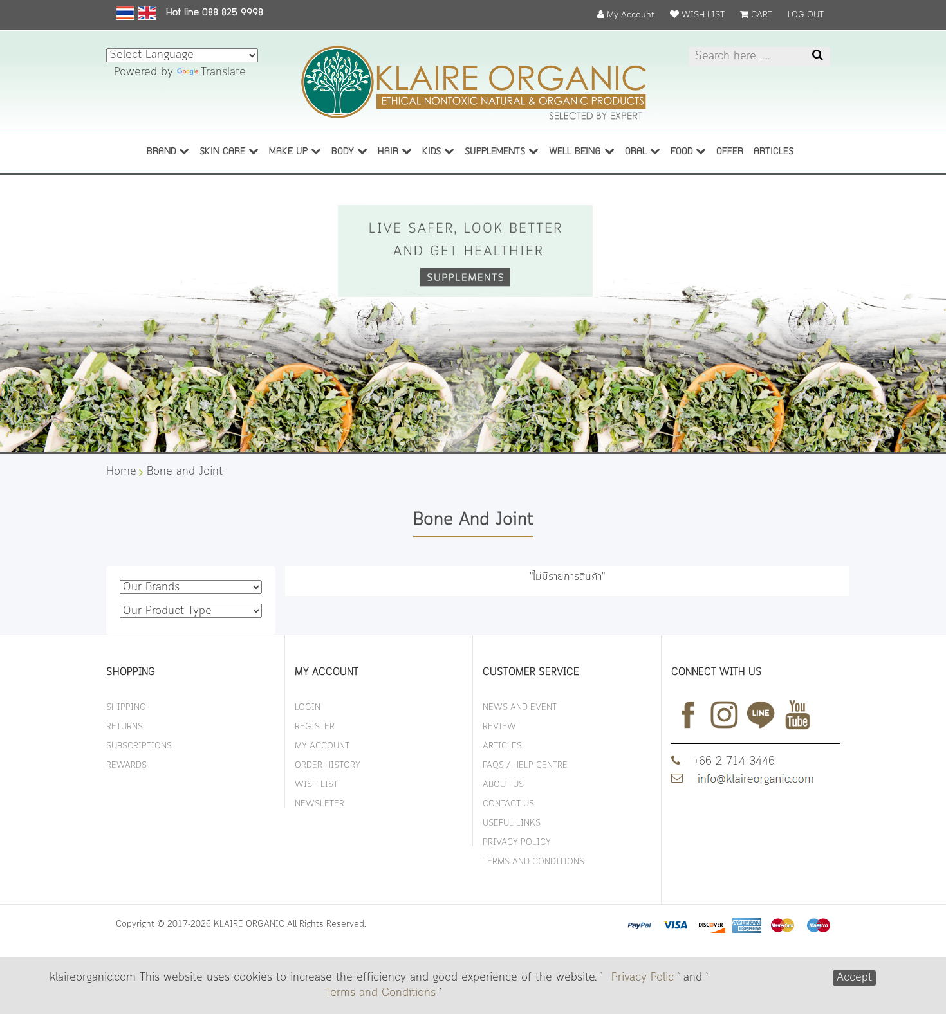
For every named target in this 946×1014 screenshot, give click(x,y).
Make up (290, 152)
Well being (576, 152)
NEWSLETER (319, 804)
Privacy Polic (642, 978)
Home (121, 472)
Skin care (223, 152)
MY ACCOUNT (322, 746)
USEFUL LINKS (512, 823)
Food (683, 152)
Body (344, 152)
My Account (629, 15)
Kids (433, 152)
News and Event (520, 707)
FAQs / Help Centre (525, 765)
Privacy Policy (517, 842)
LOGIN (307, 707)
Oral (637, 152)
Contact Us (508, 804)
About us (503, 785)
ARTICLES (773, 152)
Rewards (126, 765)
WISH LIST (702, 15)
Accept (854, 978)
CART (760, 15)
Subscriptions (139, 746)
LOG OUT (806, 15)
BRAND (163, 152)
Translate (223, 72)
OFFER (729, 152)
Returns (124, 727)
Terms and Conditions (380, 993)
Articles (502, 746)
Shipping (126, 707)
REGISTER (315, 727)
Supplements (496, 152)
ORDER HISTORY (327, 765)
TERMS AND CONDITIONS (533, 862)
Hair (390, 152)
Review (499, 727)
